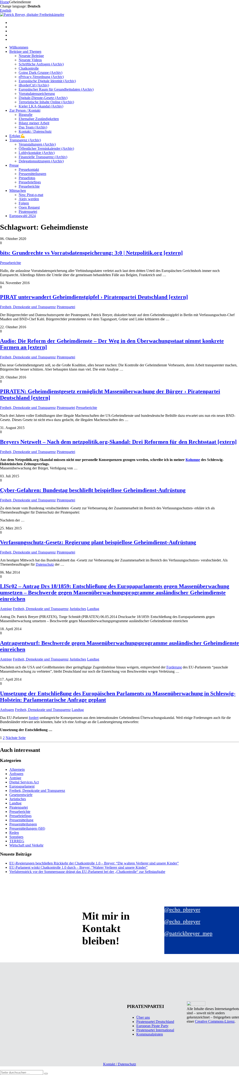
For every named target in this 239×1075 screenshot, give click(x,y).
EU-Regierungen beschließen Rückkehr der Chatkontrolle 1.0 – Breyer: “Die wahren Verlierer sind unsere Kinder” (94, 863)
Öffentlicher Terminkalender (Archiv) (46, 148)
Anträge (6, 609)
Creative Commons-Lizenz (215, 1021)
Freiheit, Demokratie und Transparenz (28, 307)
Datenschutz (45, 564)
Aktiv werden (29, 199)
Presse (14, 165)
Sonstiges (16, 837)
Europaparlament (22, 786)
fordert (34, 718)
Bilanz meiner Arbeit (34, 123)
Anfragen (7, 710)
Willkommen (18, 47)
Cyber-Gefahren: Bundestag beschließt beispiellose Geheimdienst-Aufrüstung (93, 490)
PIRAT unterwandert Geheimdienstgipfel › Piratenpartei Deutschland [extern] (94, 297)
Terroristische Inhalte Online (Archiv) (46, 102)
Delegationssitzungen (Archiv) (41, 161)
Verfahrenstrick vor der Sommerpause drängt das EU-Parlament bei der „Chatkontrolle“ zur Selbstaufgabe (87, 872)
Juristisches (78, 609)
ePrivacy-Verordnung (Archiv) (41, 77)
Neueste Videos (30, 60)
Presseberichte (29, 186)
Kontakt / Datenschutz (35, 131)
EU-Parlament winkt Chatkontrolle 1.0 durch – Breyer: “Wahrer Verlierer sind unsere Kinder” (78, 867)
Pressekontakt (29, 169)
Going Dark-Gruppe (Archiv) (40, 73)
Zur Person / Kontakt (24, 110)
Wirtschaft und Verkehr (26, 845)
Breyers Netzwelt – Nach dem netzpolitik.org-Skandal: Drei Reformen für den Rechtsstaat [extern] (118, 442)
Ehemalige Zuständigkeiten (39, 119)
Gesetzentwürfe (20, 795)
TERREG (16, 841)
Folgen (24, 203)
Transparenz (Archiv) (25, 140)
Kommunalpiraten (149, 1034)
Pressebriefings (30, 182)
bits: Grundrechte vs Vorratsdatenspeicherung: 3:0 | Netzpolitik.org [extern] (91, 253)
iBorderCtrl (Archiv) (34, 85)
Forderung (174, 667)
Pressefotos (27, 178)
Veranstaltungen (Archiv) (37, 144)
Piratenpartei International (155, 1030)
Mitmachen (17, 191)
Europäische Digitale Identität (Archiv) (47, 81)
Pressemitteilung (21, 820)
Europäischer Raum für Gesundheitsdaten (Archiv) (56, 89)
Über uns (143, 1017)
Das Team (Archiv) (33, 127)
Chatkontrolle (29, 68)
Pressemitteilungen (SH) (27, 828)
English (5, 10)
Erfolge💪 (17, 136)
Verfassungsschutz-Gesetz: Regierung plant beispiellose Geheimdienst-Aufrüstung (98, 542)
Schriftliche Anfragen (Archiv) (41, 64)
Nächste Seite (16, 738)
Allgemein (17, 769)
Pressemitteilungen (32, 174)
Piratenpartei (28, 212)
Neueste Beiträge (31, 56)
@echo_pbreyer (182, 910)
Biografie (25, 115)
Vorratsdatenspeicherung (37, 94)
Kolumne (193, 460)
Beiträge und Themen (25, 52)
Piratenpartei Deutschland (155, 1022)
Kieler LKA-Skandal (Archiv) (41, 106)
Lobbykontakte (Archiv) (37, 153)
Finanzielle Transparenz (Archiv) (43, 157)
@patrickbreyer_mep (188, 933)
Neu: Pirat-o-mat (31, 195)
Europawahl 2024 (22, 216)
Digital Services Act (24, 782)
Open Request (29, 207)
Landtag (93, 609)
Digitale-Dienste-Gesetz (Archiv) (43, 98)
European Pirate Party (152, 1026)
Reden (14, 833)
